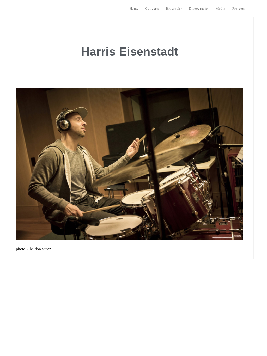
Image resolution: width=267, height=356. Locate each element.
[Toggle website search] (253, 8)
